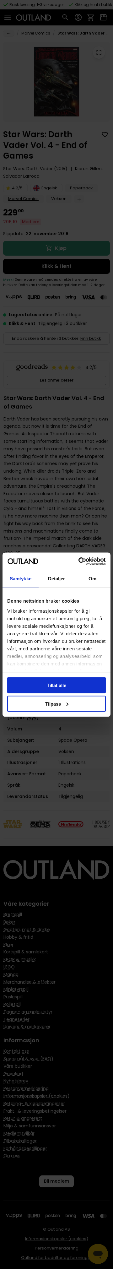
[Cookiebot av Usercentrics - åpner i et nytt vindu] (80, 561)
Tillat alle (56, 685)
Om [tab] (92, 578)
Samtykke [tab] (20, 578)
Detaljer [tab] (56, 578)
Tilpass (53, 703)
